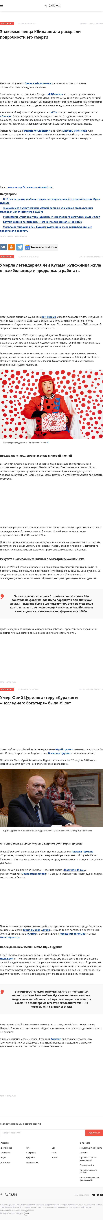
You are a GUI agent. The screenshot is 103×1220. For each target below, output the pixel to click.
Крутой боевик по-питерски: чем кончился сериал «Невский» (42, 221)
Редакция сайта (87, 1165)
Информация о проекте (91, 1148)
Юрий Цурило (64, 749)
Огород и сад (32, 1162)
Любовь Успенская (75, 130)
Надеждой (6, 958)
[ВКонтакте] (3, 247)
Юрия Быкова (31, 929)
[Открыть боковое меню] (1, 5)
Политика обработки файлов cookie (89, 1178)
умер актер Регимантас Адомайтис (30, 187)
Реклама (84, 1152)
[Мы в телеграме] (97, 1195)
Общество (5, 1152)
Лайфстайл (31, 1152)
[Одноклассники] (11, 247)
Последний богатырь (72, 933)
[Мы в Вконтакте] (93, 1195)
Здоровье (30, 1157)
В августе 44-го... (74, 869)
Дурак (46, 929)
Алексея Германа (82, 851)
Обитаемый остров (34, 873)
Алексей (56, 1039)
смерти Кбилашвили (37, 130)
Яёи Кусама (48, 316)
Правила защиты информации (88, 1158)
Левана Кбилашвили (38, 83)
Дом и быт (5, 1162)
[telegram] (19, 247)
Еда (53, 1148)
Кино (54, 1152)
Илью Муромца (10, 937)
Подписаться (94, 1132)
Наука (3, 1157)
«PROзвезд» (55, 94)
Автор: (13, 236)
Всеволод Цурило (59, 753)
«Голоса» (5, 116)
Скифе (32, 933)
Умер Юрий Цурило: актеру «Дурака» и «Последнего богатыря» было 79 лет (51, 216)
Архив (54, 1157)
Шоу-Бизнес (7, 23)
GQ (48, 442)
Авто (28, 1148)
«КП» (54, 112)
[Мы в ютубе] (101, 1195)
